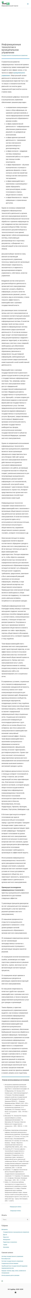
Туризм (5, 1244)
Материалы (5, 1229)
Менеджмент (6, 1239)
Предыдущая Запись (15, 1206)
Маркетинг (6, 1237)
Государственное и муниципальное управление (14, 55)
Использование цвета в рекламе (10, 1275)
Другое (5, 1234)
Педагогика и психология (10, 1242)
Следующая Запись (15, 1210)
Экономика (6, 1247)
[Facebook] (15, 1292)
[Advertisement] (15, 25)
